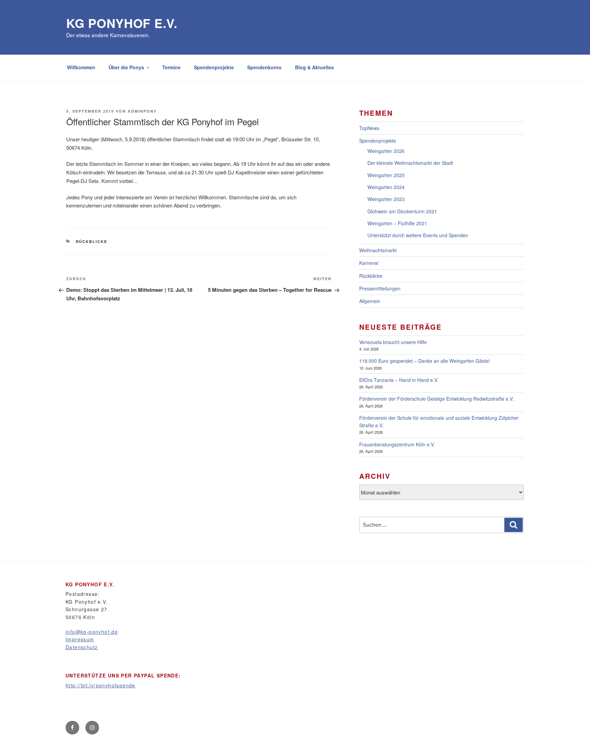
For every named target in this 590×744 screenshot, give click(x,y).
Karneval (368, 262)
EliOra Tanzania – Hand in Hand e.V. (398, 379)
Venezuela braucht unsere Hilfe (393, 342)
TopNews (369, 128)
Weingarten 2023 (386, 199)
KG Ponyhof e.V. (122, 23)
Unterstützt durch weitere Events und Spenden (417, 235)
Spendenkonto (264, 67)
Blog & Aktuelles (314, 67)
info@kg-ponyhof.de (92, 631)
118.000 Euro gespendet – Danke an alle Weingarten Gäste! (424, 360)
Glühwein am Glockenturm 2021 (402, 211)
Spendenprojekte (214, 67)
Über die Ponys (126, 67)
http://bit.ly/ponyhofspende (101, 685)
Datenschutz (82, 647)
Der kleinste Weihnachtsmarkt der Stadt (410, 162)
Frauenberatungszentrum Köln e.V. (397, 444)
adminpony (142, 111)
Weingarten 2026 (386, 150)
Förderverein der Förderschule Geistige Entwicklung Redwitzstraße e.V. (436, 398)
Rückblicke (92, 241)
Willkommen (81, 67)
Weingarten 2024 (386, 187)
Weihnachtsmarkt (378, 250)
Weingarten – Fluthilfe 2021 (397, 223)
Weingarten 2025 (386, 175)
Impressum (80, 639)
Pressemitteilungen (380, 288)
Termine (171, 67)
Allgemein (369, 301)
